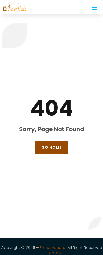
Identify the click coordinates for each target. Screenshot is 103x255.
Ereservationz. (53, 247)
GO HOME (51, 147)
